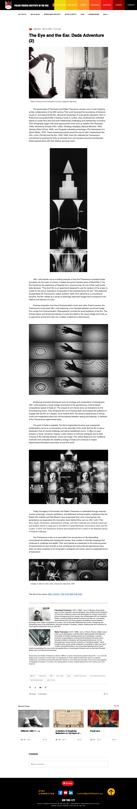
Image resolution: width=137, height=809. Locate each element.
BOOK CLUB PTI (70, 14)
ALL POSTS (22, 14)
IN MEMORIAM (93, 14)
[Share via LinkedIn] (40, 687)
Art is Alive (59, 676)
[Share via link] (46, 687)
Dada (69, 676)
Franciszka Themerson (97, 676)
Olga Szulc (42, 676)
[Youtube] (65, 793)
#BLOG (32, 676)
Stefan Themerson (80, 676)
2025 (51, 676)
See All (116, 706)
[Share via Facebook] (30, 687)
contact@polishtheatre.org (90, 793)
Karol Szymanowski (36, 680)
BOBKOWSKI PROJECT (52, 14)
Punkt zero (95, 731)
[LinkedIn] (71, 793)
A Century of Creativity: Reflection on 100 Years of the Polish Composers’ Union (67, 732)
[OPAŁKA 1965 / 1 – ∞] (33, 718)
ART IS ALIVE (35, 14)
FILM (82, 14)
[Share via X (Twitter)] (35, 687)
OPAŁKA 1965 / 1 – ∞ (30, 731)
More (105, 14)
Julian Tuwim (50, 680)
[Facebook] (60, 793)
